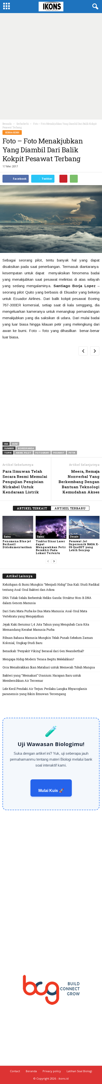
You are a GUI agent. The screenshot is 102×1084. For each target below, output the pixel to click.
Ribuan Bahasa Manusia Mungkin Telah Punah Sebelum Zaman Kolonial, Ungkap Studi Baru (47, 640)
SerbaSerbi (12, 132)
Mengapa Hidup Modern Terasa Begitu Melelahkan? (38, 659)
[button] (94, 6)
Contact (15, 1071)
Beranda (7, 123)
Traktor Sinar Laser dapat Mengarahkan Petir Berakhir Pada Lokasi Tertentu (51, 547)
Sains (7, 536)
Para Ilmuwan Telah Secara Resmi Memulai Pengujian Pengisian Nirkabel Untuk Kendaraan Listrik (24, 481)
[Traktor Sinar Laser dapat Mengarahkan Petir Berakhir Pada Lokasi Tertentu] (51, 527)
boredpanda (26, 448)
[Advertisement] (51, 66)
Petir (72, 452)
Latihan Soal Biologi (79, 1071)
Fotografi (42, 452)
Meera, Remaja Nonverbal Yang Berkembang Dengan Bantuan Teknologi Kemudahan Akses (79, 481)
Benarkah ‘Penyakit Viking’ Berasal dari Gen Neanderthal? (43, 651)
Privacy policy (52, 1071)
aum (15, 443)
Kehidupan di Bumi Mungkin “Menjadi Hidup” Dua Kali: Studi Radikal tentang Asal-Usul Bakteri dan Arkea (50, 587)
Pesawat (58, 452)
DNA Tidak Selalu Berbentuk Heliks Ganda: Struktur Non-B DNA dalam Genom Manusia (46, 600)
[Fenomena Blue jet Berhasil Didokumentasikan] (17, 527)
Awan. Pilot (23, 452)
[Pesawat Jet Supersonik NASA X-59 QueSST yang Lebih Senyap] (84, 527)
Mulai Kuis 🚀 (51, 790)
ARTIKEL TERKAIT (32, 508)
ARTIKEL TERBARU (70, 508)
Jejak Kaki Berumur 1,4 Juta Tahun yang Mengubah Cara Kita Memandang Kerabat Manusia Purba (45, 626)
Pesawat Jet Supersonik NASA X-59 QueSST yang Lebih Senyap (84, 545)
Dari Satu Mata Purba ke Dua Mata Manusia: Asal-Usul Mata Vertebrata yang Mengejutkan (44, 613)
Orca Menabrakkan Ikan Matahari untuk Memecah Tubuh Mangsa (48, 667)
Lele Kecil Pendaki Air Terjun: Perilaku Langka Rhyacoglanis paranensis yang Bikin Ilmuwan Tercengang (44, 691)
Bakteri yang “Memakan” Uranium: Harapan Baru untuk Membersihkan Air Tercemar (41, 677)
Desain (74, 536)
